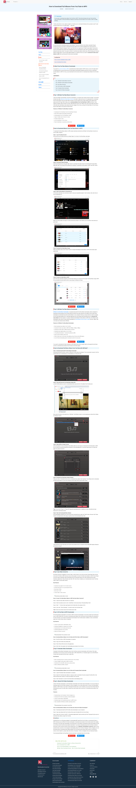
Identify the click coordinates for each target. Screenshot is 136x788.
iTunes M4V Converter (41, 773)
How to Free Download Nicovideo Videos (74, 778)
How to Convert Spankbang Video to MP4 (62, 59)
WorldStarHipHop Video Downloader (58, 782)
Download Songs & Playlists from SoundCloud (75, 768)
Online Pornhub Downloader (57, 780)
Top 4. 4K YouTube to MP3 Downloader (63, 86)
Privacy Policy (92, 768)
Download (72, 125)
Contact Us (92, 765)
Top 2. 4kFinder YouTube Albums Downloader (64, 82)
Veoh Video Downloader (56, 770)
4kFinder (8, 1)
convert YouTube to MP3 (64, 68)
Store (121, 1)
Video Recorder (40, 776)
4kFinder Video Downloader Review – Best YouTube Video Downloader (71, 748)
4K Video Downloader (56, 763)
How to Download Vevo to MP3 (44, 79)
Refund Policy (92, 770)
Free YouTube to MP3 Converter (43, 61)
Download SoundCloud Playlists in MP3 (43, 71)
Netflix (40, 84)
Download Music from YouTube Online (74, 765)
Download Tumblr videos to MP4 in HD (74, 773)
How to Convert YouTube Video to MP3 (44, 75)
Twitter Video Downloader (56, 777)
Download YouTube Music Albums (44, 64)
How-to (125, 1)
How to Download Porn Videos (60, 61)
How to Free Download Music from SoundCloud (66, 746)
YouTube (40, 52)
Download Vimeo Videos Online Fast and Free (75, 777)
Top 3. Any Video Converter (61, 84)
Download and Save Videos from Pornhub (75, 775)
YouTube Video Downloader (57, 765)
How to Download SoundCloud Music (42, 68)
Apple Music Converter (41, 769)
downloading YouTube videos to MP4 (82, 319)
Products (15, 1)
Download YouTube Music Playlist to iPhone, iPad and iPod (69, 743)
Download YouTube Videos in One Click (74, 763)
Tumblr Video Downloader (56, 773)
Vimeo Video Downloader (56, 768)
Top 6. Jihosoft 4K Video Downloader (62, 90)
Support (130, 1)
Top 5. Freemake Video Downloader (62, 88)
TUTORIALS (71, 760)
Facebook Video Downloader (57, 775)
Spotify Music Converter (42, 771)
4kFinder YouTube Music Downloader (60, 311)
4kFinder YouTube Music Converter (67, 99)
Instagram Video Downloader (57, 778)
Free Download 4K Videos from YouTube (74, 770)
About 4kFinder (92, 763)
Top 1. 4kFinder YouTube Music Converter (63, 80)
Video (40, 54)
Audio (40, 57)
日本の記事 (41, 82)
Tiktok (40, 87)
